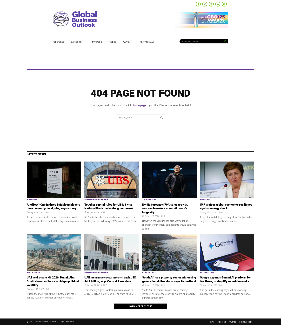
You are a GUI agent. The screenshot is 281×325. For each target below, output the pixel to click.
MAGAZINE (97, 42)
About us (222, 321)
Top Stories (58, 42)
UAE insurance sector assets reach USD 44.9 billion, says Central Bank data (110, 279)
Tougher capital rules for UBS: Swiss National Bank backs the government (108, 207)
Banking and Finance (96, 199)
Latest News (36, 154)
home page (139, 105)
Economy (32, 199)
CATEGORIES (76, 42)
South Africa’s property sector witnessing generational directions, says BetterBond (169, 279)
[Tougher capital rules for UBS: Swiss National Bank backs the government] (111, 180)
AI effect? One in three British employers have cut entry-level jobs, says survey (53, 207)
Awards (126, 42)
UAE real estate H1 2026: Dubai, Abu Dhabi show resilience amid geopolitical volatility (53, 281)
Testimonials (147, 42)
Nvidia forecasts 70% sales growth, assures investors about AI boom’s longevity (165, 209)
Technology (149, 199)
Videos (112, 42)
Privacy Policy (245, 321)
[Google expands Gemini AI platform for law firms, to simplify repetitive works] (227, 252)
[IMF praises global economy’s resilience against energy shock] (227, 180)
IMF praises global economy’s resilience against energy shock (226, 207)
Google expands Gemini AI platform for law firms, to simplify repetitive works (225, 279)
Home (211, 321)
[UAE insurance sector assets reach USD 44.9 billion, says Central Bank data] (111, 252)
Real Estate (33, 272)
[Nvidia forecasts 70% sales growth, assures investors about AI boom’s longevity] (169, 180)
